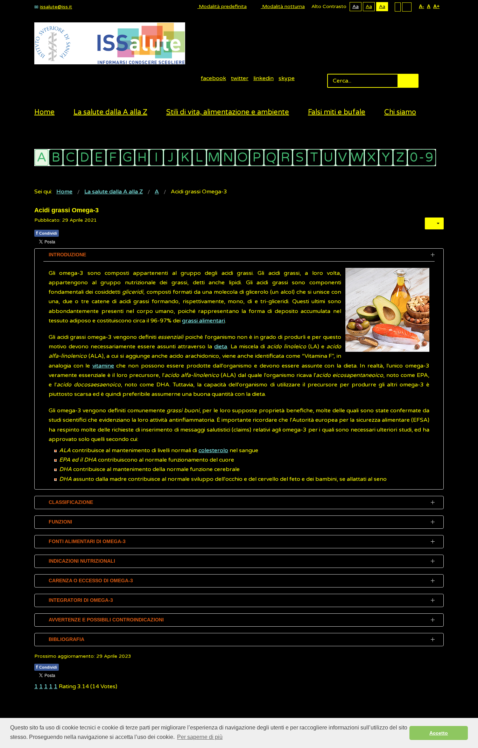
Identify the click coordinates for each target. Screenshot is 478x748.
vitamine (103, 365)
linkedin (263, 78)
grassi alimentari (203, 320)
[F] (113, 157)
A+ (436, 6)
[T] (314, 157)
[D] (84, 157)
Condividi (46, 233)
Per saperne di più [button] (200, 737)
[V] (343, 157)
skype (287, 78)
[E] (99, 157)
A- (421, 6)
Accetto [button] (438, 733)
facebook (213, 78)
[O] (242, 157)
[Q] (271, 157)
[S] (300, 157)
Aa (355, 6)
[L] (199, 157)
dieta (220, 346)
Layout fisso (398, 6)
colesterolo (213, 450)
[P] (256, 157)
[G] (127, 157)
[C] (70, 157)
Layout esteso (407, 6)
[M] (213, 157)
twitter (239, 78)
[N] (228, 157)
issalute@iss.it (56, 7)
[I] (156, 157)
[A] (41, 157)
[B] (56, 157)
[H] (142, 157)
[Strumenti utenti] (434, 223)
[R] (285, 157)
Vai (408, 81)
